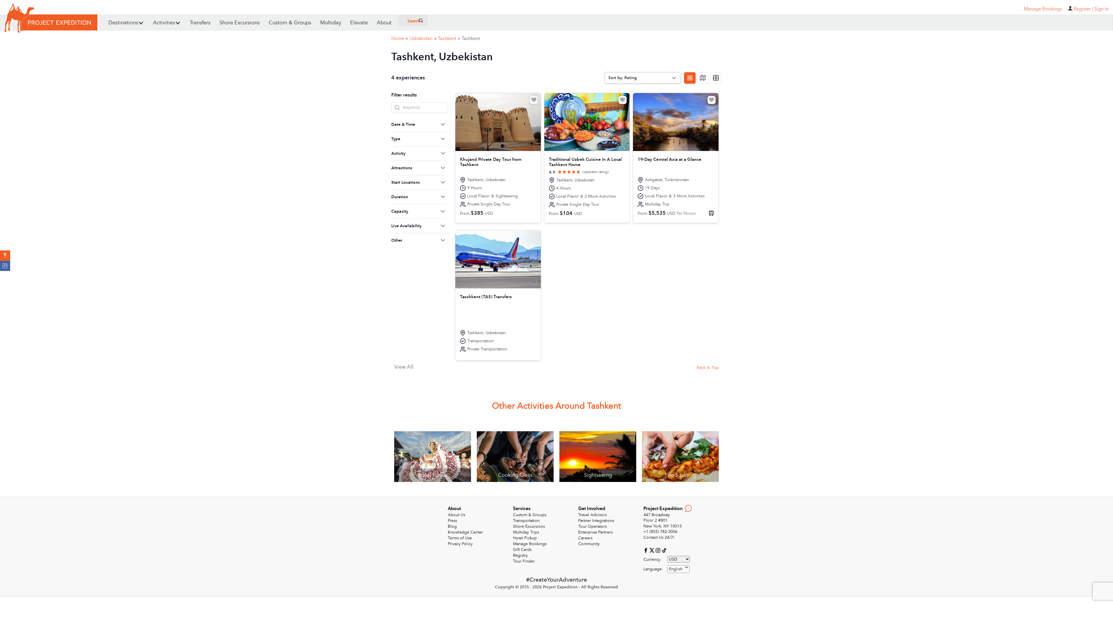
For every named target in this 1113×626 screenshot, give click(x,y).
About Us (456, 515)
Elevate (359, 22)
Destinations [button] (123, 22)
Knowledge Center (465, 532)
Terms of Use (460, 538)
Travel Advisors (592, 515)
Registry (520, 555)
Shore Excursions (239, 22)
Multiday (330, 22)
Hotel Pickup (525, 538)
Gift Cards (522, 549)
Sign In (1101, 9)
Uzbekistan (423, 38)
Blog (452, 526)
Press (452, 520)
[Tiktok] (664, 550)
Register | (1083, 9)
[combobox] (678, 569)
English (676, 569)
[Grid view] (690, 78)
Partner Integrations (596, 520)
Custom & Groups (290, 22)
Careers (585, 538)
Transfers (200, 22)
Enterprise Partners (595, 532)
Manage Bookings (530, 544)
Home (399, 38)
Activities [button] (164, 22)
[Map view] (703, 78)
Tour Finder (524, 561)
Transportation (526, 520)
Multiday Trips (526, 532)
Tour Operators (592, 526)
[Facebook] (646, 550)
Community (589, 544)
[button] (5, 255)
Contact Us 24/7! (658, 537)
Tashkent (449, 38)
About (384, 22)
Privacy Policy (460, 544)
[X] (653, 550)
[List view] (716, 78)
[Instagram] (659, 550)
